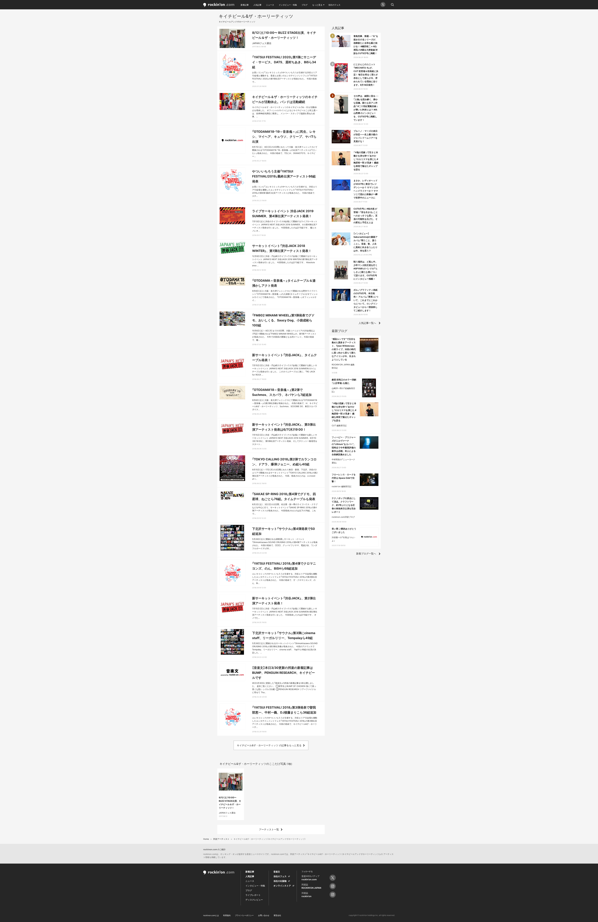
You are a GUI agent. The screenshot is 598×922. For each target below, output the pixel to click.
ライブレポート (253, 895)
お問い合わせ (263, 915)
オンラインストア (282, 885)
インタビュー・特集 (288, 5)
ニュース (270, 5)
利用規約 (227, 915)
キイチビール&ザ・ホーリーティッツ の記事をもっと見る (269, 745)
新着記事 (245, 5)
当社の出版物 (280, 881)
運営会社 (277, 915)
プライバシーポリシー (244, 915)
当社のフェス (334, 5)
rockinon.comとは (211, 915)
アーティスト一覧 (269, 829)
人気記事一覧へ (367, 323)
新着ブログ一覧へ (366, 553)
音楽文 (276, 871)
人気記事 (257, 5)
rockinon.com (218, 5)
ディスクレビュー (254, 899)
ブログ (304, 5)
